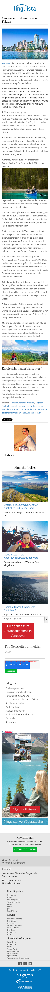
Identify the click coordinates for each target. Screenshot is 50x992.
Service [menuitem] (11, 915)
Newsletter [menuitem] (11, 930)
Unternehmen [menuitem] (12, 895)
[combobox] (23, 618)
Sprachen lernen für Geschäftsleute (22, 699)
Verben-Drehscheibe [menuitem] (14, 925)
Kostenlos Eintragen (25, 849)
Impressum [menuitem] (22, 970)
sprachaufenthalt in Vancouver (16, 412)
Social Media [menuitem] (12, 911)
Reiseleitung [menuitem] (11, 921)
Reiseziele (10, 718)
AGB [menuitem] (39, 970)
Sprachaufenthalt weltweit (22, 402)
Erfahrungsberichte (14, 688)
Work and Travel (13, 706)
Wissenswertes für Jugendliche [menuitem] (18, 958)
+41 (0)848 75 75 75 (12, 880)
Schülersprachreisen (15, 703)
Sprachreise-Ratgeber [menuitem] (19, 938)
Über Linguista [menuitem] (15, 891)
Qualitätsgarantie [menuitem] (13, 900)
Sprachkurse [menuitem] (11, 942)
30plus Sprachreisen (15, 710)
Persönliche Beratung (14, 863)
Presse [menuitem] (9, 906)
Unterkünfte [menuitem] (11, 944)
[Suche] (46, 619)
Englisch (39, 402)
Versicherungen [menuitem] (12, 953)
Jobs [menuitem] (8, 909)
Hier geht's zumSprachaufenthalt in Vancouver (18, 630)
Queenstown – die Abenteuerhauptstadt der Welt (21, 556)
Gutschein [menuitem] (11, 923)
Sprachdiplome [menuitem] (12, 956)
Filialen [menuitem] (9, 897)
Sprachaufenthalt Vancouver (34, 409)
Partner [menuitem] (10, 904)
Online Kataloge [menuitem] (13, 928)
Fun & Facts (15, 409)
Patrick (9, 455)
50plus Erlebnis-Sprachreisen (19, 714)
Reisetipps (10, 721)
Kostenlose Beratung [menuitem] (14, 919)
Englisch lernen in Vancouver (15, 406)
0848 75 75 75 (11, 859)
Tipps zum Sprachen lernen (18, 691)
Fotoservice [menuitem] (11, 932)
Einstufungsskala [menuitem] (13, 951)
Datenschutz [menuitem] (31, 970)
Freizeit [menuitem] (9, 947)
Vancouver (7, 63)
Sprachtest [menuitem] (13, 970)
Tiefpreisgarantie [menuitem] (13, 902)
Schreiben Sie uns (12, 883)
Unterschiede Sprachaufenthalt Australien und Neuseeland (21, 506)
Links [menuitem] (9, 935)
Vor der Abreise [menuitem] (12, 949)
